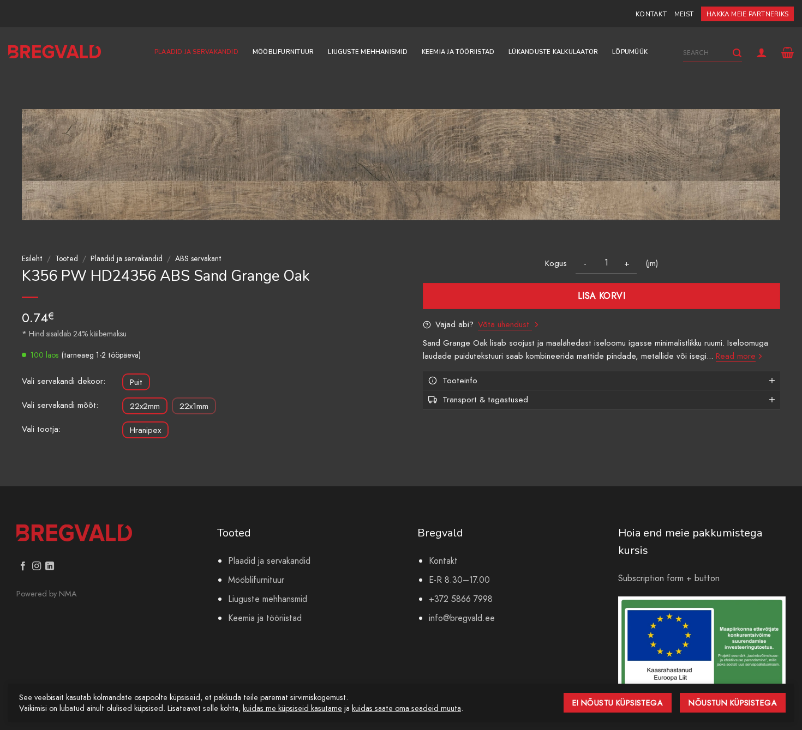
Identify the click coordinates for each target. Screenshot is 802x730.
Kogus (556, 263)
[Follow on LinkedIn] (49, 566)
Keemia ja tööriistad (458, 52)
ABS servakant (198, 258)
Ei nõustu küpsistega (617, 702)
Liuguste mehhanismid (367, 52)
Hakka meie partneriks (747, 14)
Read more (736, 356)
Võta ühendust (505, 324)
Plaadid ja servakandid (196, 52)
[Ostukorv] (787, 52)
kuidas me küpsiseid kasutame (292, 708)
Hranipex (145, 430)
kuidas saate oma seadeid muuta (406, 708)
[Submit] (737, 53)
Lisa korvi (602, 295)
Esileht (32, 258)
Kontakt (651, 14)
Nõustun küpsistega (733, 702)
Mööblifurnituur (283, 52)
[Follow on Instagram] (36, 566)
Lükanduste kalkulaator (553, 52)
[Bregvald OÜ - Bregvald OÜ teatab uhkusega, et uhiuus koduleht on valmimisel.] (54, 52)
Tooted (66, 258)
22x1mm (193, 406)
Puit (136, 382)
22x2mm (145, 406)
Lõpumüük (630, 52)
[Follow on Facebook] (23, 566)
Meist (683, 14)
